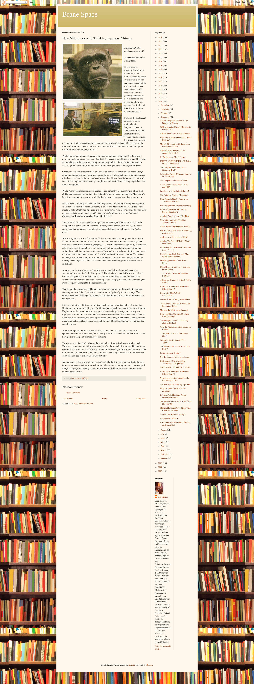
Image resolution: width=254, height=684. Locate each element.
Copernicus (163, 496)
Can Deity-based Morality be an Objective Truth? (173, 168)
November (165, 109)
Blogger (149, 664)
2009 (160, 463)
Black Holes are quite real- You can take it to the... (175, 268)
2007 (160, 471)
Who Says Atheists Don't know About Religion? (176, 138)
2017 (160, 73)
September (165, 117)
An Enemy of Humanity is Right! (174, 237)
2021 (160, 57)
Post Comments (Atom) (83, 403)
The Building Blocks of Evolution (174, 195)
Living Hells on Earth (169, 418)
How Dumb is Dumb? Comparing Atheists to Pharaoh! (174, 200)
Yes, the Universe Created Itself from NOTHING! (175, 402)
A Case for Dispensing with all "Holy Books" (175, 281)
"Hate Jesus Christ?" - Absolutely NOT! (174, 334)
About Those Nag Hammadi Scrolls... (176, 226)
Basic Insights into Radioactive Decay (175, 205)
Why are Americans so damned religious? (173, 389)
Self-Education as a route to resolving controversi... (176, 231)
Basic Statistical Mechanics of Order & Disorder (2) (175, 423)
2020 (160, 61)
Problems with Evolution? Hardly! (174, 191)
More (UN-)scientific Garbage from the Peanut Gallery (175, 145)
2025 (160, 41)
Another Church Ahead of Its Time (174, 216)
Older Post (141, 398)
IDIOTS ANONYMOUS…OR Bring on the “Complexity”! (175, 162)
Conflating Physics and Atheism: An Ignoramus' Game (175, 304)
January (164, 458)
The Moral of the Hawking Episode (175, 384)
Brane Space (80, 14)
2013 (160, 89)
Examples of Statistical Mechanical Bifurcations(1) (174, 372)
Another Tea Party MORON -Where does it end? (175, 242)
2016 (160, 77)
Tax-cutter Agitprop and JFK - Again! (173, 341)
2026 (160, 37)
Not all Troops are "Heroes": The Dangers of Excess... (174, 121)
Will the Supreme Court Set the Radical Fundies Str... (173, 210)
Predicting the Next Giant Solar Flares (173, 261)
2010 (160, 101)
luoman (132, 664)
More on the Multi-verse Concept (174, 310)
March (164, 450)
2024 (160, 45)
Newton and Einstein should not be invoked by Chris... (174, 379)
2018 (160, 69)
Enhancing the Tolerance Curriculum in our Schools (175, 248)
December (165, 105)
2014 (160, 85)
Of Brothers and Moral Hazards (173, 157)
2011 (160, 97)
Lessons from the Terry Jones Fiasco (175, 299)
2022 (160, 53)
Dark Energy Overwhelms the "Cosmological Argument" (172, 362)
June (163, 438)
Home (104, 398)
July (163, 434)
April (163, 445)
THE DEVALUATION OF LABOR (175, 367)
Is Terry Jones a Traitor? (170, 352)
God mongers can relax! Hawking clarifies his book (174, 321)
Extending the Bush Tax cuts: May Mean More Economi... (174, 255)
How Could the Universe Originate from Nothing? (174, 315)
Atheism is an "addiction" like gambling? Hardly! (172, 151)
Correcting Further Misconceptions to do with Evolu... (175, 175)
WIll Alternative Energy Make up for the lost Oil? (175, 128)
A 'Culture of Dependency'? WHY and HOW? (174, 185)
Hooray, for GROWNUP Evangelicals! (170, 294)
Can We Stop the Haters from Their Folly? (175, 347)
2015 (160, 81)
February (165, 454)
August (164, 429)
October (164, 113)
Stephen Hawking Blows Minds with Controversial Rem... (175, 409)
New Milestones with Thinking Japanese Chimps (173, 221)
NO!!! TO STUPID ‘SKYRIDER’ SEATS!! (174, 274)
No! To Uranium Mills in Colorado (174, 356)
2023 (160, 49)
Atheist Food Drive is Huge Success (175, 133)
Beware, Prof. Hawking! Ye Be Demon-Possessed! (173, 396)
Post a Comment (73, 392)
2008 (160, 467)
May (163, 442)
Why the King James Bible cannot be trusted (175, 328)
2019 (160, 65)
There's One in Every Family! (172, 414)
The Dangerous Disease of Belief (173, 180)
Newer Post (68, 398)
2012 (160, 93)
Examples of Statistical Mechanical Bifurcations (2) (174, 287)
